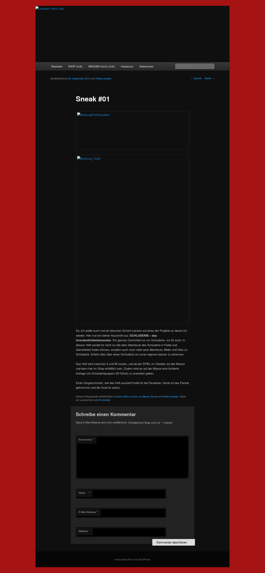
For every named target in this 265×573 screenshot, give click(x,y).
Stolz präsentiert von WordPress (133, 559)
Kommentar (86, 439)
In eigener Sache (148, 396)
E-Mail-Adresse (88, 512)
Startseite (56, 66)
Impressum (127, 66)
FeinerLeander (103, 78)
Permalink (104, 400)
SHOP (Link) (75, 66)
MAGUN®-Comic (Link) (101, 66)
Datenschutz (146, 66)
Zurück (196, 78)
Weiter (210, 78)
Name (84, 493)
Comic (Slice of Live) (126, 396)
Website (83, 531)
